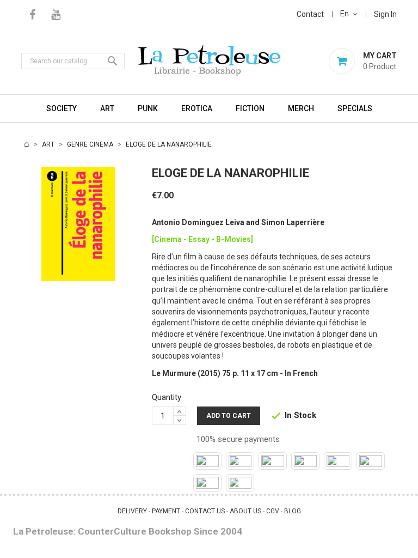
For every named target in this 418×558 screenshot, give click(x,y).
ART (107, 108)
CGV (272, 511)
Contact (310, 14)
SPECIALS (354, 108)
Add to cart (228, 416)
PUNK (148, 108)
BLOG (292, 511)
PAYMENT (166, 511)
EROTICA (196, 108)
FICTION (250, 108)
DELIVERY (132, 511)
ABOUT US (245, 511)
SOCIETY (61, 108)
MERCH (301, 108)
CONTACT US (205, 511)
